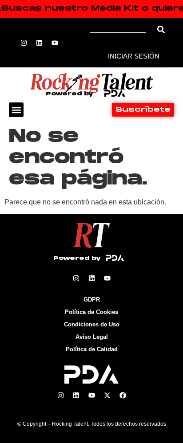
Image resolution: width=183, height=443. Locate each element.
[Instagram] (24, 42)
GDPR (92, 299)
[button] (16, 109)
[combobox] (121, 29)
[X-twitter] (107, 395)
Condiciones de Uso (91, 324)
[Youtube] (55, 42)
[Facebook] (122, 395)
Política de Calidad (92, 349)
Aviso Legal (92, 336)
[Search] (161, 29)
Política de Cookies (91, 312)
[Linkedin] (39, 42)
